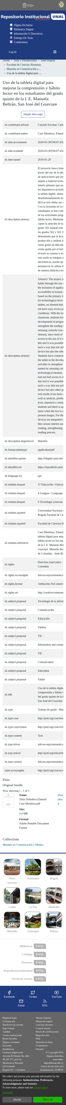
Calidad (6, 1031)
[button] (33, 17)
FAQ (38, 1038)
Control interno (43, 1028)
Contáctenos (42, 1045)
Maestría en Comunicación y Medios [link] (24, 68)
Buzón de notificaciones (47, 1031)
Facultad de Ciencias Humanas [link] (24, 64)
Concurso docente (44, 1024)
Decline (17, 1099)
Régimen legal (10, 1017)
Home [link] (6, 60)
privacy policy (41, 1087)
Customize (7, 1092)
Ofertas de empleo (44, 1021)
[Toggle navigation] (55, 52)
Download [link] (60, 799)
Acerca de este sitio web (52, 1066)
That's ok (48, 1099)
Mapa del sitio (42, 1035)
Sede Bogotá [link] (48, 60)
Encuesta (7, 1045)
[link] (23, 844)
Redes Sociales (10, 1038)
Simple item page (33, 114)
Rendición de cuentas (13, 1024)
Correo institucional (12, 1035)
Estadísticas (8, 1049)
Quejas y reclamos (11, 1042)
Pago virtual (8, 1028)
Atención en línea (44, 1042)
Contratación (9, 1021)
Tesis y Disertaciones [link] (25, 60)
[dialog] (33, 1089)
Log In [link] (13, 51)
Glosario (40, 1049)
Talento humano (43, 1017)
